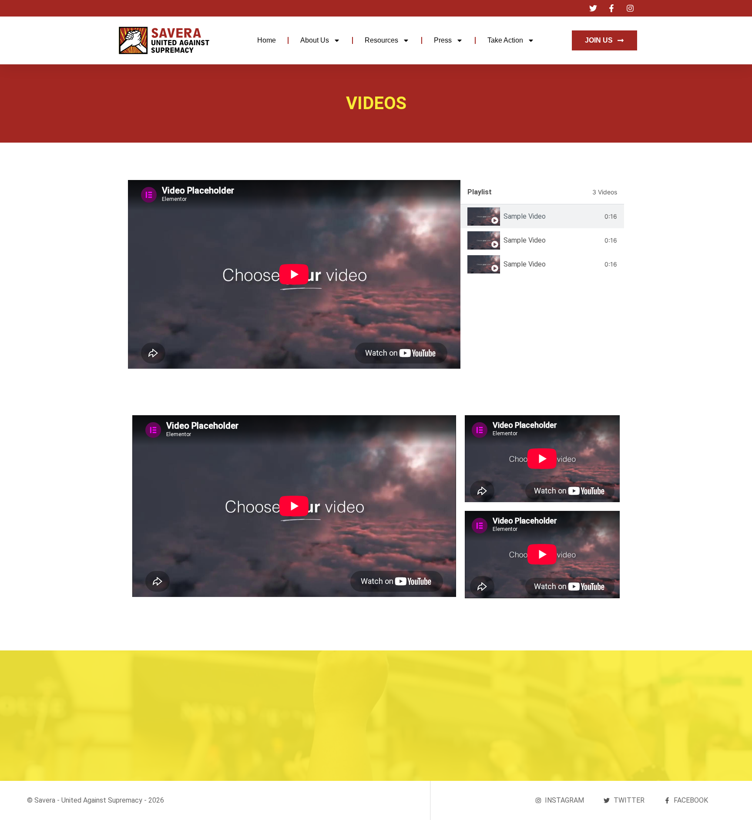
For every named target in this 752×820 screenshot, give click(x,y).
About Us (314, 40)
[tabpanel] (294, 274)
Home (266, 40)
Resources (381, 40)
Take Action (505, 40)
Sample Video (525, 216)
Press (443, 40)
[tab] (542, 216)
